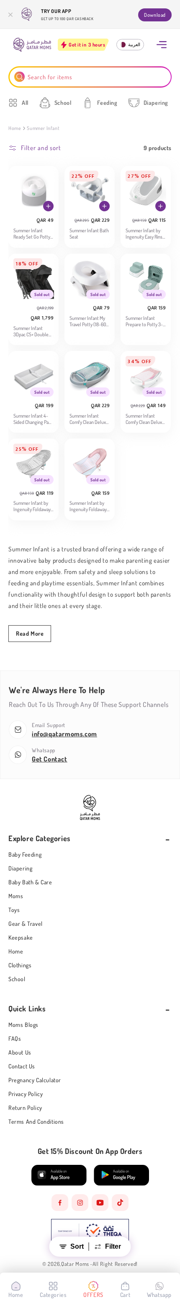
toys (14, 909)
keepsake (20, 937)
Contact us (21, 1066)
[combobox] (90, 77)
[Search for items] (19, 77)
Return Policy (25, 1107)
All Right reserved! (115, 1264)
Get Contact (49, 759)
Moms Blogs (23, 1024)
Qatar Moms (75, 1264)
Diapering (20, 868)
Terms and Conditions (36, 1121)
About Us (19, 1052)
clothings (19, 965)
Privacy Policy (25, 1093)
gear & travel (25, 923)
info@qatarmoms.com (64, 734)
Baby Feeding (24, 854)
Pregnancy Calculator (34, 1080)
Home (14, 128)
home (15, 951)
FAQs (14, 1038)
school (17, 978)
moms (15, 895)
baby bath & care (30, 882)
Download (155, 15)
